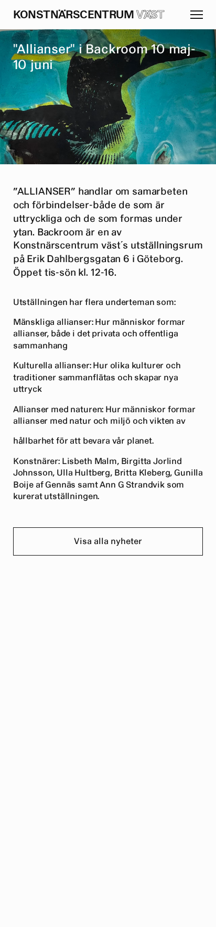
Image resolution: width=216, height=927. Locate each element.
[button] (196, 14)
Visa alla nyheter (108, 541)
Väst (150, 14)
